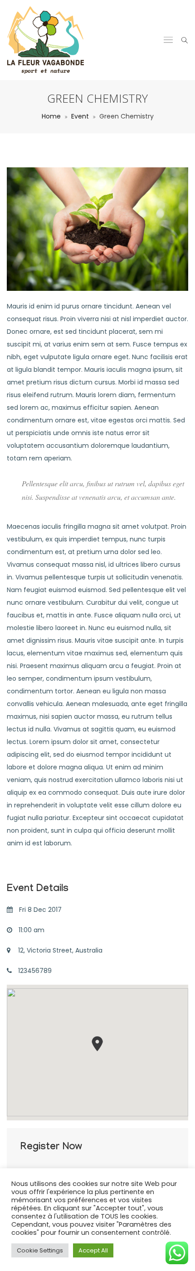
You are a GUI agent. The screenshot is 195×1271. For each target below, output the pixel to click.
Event (80, 116)
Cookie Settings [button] (40, 1250)
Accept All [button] (93, 1250)
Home (51, 116)
